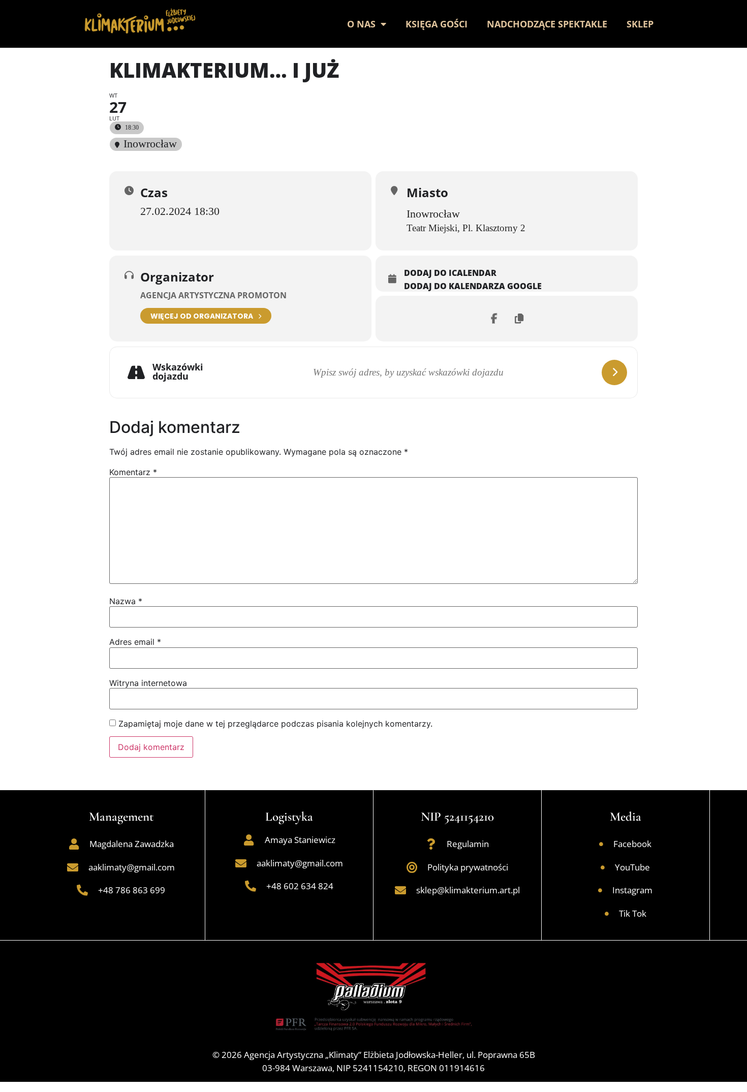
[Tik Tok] (607, 914)
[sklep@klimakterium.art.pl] (400, 890)
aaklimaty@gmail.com (131, 867)
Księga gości (437, 24)
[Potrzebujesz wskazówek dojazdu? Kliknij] (614, 372)
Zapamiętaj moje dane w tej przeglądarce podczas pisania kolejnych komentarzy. (275, 724)
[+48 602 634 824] (250, 886)
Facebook (632, 844)
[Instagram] (600, 890)
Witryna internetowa (148, 683)
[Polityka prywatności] (411, 867)
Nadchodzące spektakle (547, 24)
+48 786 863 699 (131, 890)
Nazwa (125, 601)
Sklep (640, 24)
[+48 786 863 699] (82, 890)
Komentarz (133, 472)
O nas (361, 24)
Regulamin (468, 844)
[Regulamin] (431, 844)
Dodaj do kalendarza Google (473, 287)
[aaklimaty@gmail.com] (72, 867)
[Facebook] (601, 844)
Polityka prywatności (467, 867)
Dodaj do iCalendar (450, 273)
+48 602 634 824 (299, 886)
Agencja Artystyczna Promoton (213, 295)
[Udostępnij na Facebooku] (494, 318)
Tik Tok (632, 913)
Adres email (135, 642)
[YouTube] (603, 867)
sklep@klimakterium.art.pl (468, 890)
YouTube (632, 867)
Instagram (632, 890)
